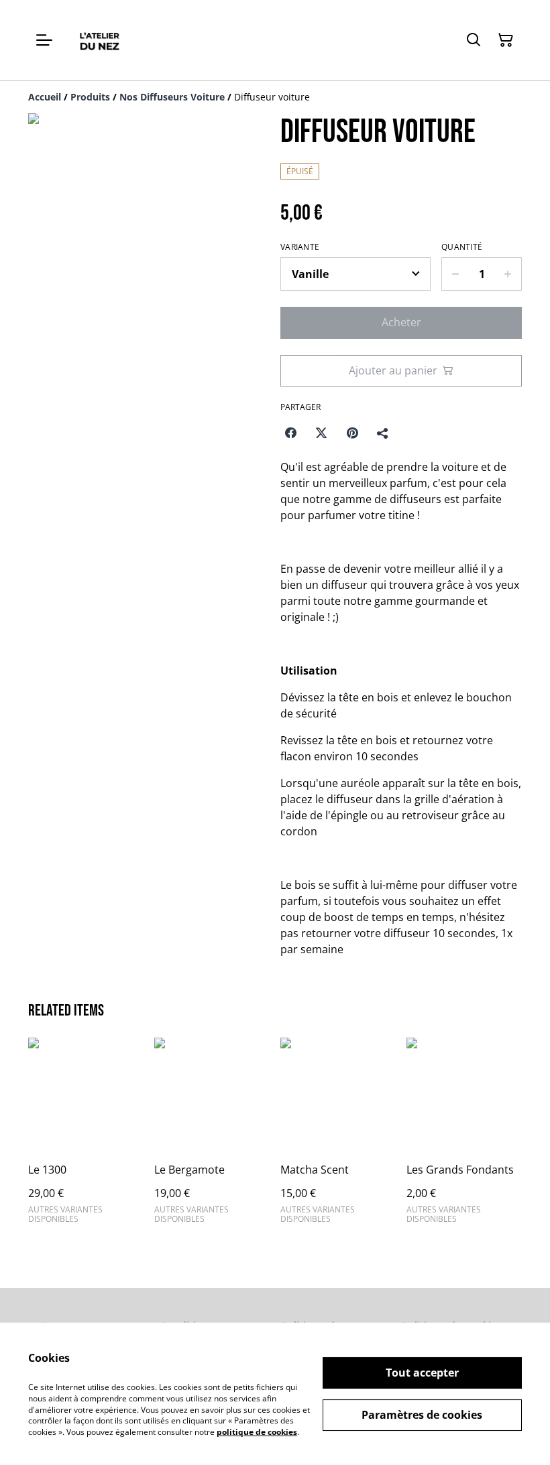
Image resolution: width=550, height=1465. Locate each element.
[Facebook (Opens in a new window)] (290, 433)
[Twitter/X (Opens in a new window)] (321, 433)
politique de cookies (257, 1432)
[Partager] (383, 433)
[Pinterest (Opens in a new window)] (352, 433)
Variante (299, 247)
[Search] (473, 40)
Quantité (461, 247)
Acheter (401, 322)
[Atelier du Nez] (99, 40)
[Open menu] (44, 40)
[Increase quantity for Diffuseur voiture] (508, 274)
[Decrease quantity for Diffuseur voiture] (455, 274)
